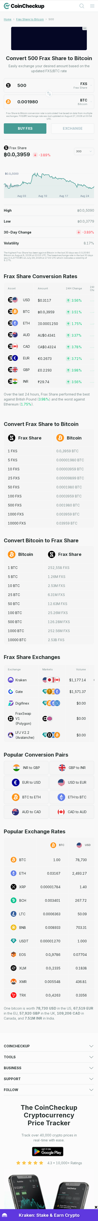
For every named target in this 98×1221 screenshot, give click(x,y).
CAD (26, 346)
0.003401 (52, 900)
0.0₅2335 (53, 968)
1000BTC (16, 631)
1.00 (56, 860)
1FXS (12, 451)
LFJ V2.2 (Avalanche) (24, 734)
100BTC (15, 613)
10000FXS (17, 523)
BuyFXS (25, 128)
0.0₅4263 (53, 995)
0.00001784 (50, 887)
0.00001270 (50, 941)
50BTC (14, 604)
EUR (26, 358)
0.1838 (81, 968)
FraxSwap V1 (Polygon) (23, 718)
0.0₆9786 (53, 955)
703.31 (81, 927)
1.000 (82, 941)
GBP (26, 370)
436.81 (81, 982)
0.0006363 (51, 914)
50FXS (14, 487)
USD (26, 300)
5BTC (13, 577)
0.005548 (52, 982)
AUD (26, 335)
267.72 (81, 900)
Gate (19, 692)
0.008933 (52, 927)
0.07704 (80, 955)
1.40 (83, 887)
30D (79, 151)
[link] (51, 19)
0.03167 (53, 873)
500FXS (15, 505)
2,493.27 (79, 873)
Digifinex (22, 703)
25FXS (14, 478)
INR (25, 381)
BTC (26, 312)
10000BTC (17, 640)
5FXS (12, 460)
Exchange (73, 128)
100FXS (15, 496)
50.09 (82, 914)
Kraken (21, 680)
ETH (26, 323)
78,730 (81, 860)
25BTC (14, 595)
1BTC (13, 568)
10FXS (14, 469)
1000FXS (16, 514)
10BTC (14, 586)
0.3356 (81, 995)
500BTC (15, 622)
